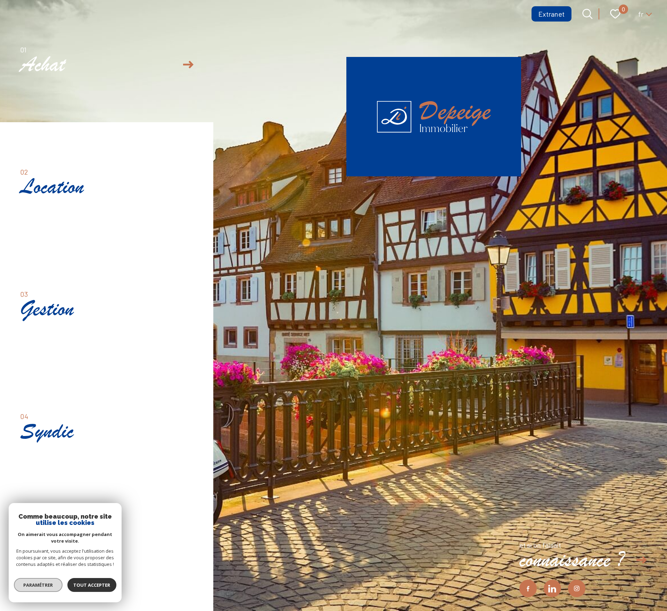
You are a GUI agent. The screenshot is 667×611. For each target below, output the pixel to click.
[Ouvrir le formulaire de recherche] (587, 13)
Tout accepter (92, 585)
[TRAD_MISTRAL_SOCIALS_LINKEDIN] (552, 588)
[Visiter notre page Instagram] (576, 588)
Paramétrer (38, 585)
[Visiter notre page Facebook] (528, 588)
